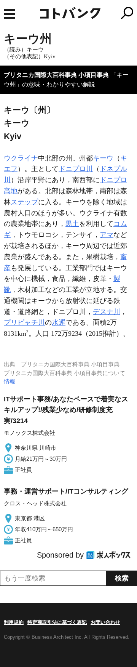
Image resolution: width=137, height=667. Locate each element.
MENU (9, 13)
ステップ (24, 202)
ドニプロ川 (76, 169)
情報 (9, 381)
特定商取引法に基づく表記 (57, 622)
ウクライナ (21, 158)
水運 (58, 322)
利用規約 (14, 622)
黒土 (72, 224)
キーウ (103, 158)
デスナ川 (106, 312)
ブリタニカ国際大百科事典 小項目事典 (56, 75)
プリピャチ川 (24, 322)
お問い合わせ (105, 622)
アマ (106, 235)
